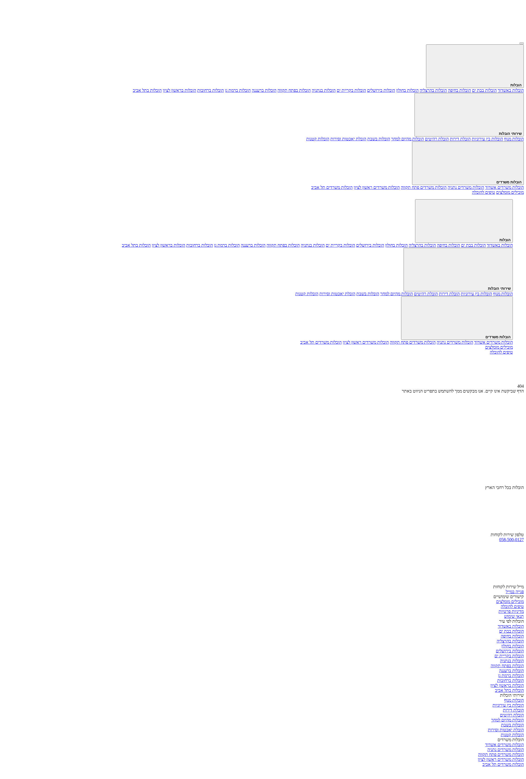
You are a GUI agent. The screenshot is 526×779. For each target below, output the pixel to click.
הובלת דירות (460, 139)
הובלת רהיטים (437, 139)
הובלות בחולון (407, 90)
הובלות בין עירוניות (487, 139)
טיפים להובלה (512, 606)
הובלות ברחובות (210, 90)
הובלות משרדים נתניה (466, 187)
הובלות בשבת (378, 139)
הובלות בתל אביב (147, 90)
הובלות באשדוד (511, 90)
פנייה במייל (515, 591)
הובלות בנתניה (324, 90)
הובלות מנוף (514, 139)
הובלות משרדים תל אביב (332, 187)
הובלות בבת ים (484, 90)
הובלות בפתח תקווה (294, 90)
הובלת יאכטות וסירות (348, 139)
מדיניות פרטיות (511, 611)
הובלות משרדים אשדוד (504, 187)
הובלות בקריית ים (351, 90)
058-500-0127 (511, 539)
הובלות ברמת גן (238, 90)
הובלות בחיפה (459, 90)
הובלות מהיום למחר (407, 139)
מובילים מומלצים (510, 601)
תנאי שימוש (514, 616)
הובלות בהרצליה (433, 90)
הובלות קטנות (317, 139)
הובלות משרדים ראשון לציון (377, 187)
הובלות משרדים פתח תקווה (424, 187)
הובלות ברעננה (264, 90)
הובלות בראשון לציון (179, 90)
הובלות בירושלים (381, 90)
